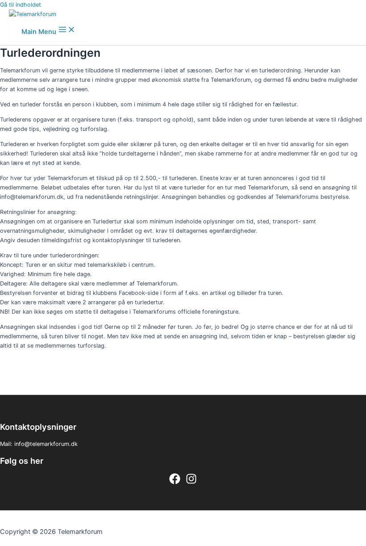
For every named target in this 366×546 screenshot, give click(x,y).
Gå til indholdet (20, 4)
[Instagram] (191, 482)
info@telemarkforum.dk (46, 444)
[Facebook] (174, 482)
